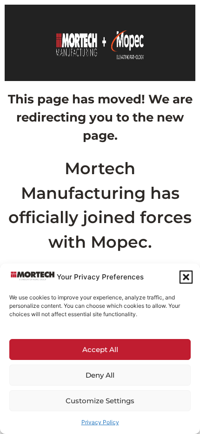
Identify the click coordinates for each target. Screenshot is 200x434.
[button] (186, 277)
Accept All (100, 349)
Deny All (100, 375)
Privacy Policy (100, 422)
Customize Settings (100, 400)
